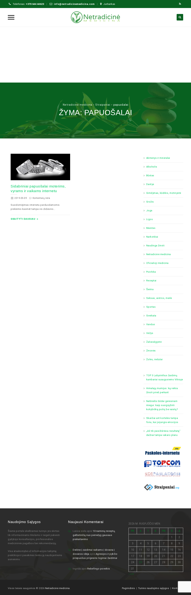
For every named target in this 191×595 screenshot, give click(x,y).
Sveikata (151, 315)
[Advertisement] (95, 55)
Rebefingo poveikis (98, 568)
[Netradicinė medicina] (95, 17)
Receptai (151, 280)
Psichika (151, 271)
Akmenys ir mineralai (158, 158)
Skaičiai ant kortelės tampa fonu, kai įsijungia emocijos (162, 420)
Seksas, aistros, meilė (159, 298)
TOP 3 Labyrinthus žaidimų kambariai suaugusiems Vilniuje (164, 377)
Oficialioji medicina (157, 263)
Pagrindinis (128, 588)
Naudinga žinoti (155, 245)
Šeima (150, 289)
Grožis (150, 201)
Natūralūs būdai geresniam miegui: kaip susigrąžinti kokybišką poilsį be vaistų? (162, 405)
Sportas (151, 306)
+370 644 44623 (35, 4)
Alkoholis (151, 166)
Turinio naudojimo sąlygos (153, 588)
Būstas (150, 175)
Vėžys (149, 333)
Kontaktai (177, 588)
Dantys (150, 184)
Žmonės (151, 350)
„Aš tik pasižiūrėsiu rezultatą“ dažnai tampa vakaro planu (163, 433)
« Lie (131, 573)
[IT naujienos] (162, 463)
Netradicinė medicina (158, 254)
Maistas (151, 228)
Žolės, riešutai (154, 359)
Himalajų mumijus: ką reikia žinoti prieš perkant (162, 390)
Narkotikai (152, 236)
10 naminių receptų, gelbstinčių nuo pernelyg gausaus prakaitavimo (94, 535)
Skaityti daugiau (23, 218)
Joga (149, 210)
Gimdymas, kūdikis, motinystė (163, 193)
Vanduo (150, 324)
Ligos (149, 219)
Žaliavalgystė (154, 341)
